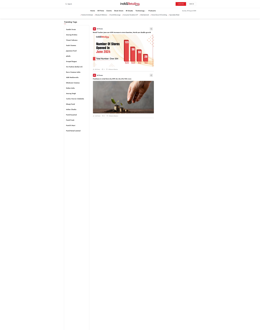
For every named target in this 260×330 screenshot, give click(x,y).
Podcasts (152, 11)
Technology (140, 11)
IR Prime (101, 11)
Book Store (118, 11)
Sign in (191, 4)
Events (109, 11)
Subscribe (181, 4)
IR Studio (129, 11)
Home (92, 11)
